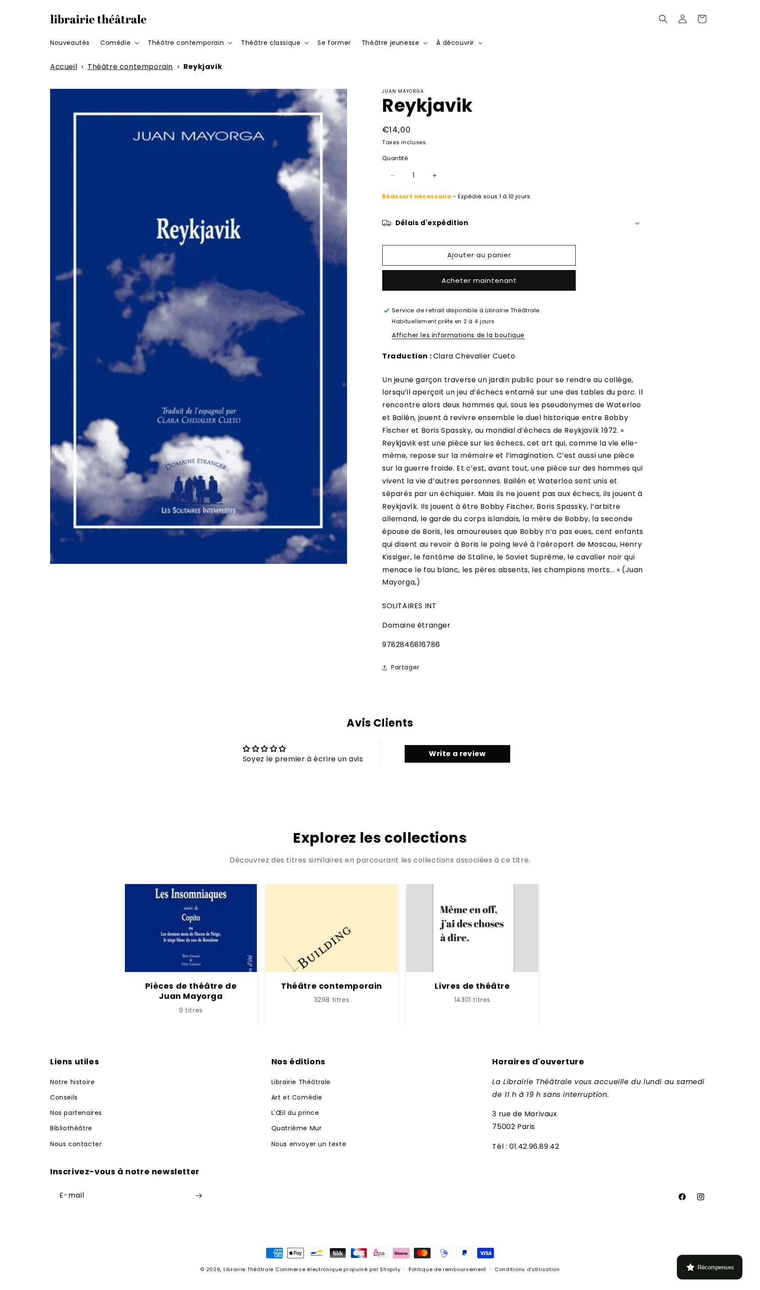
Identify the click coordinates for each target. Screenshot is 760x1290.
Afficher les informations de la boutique (458, 335)
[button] (118, 42)
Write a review (457, 754)
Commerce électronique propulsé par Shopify (337, 1269)
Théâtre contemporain (130, 67)
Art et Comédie (296, 1097)
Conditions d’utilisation (527, 1269)
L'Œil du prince (295, 1112)
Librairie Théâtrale (301, 1082)
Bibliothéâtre (71, 1128)
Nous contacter (76, 1144)
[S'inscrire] (198, 1195)
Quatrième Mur (296, 1128)
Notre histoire (72, 1082)
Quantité (395, 158)
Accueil (63, 67)
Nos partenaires (76, 1112)
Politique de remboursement (447, 1269)
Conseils (64, 1097)
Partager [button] (405, 667)
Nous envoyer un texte (309, 1144)
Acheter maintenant (479, 280)
